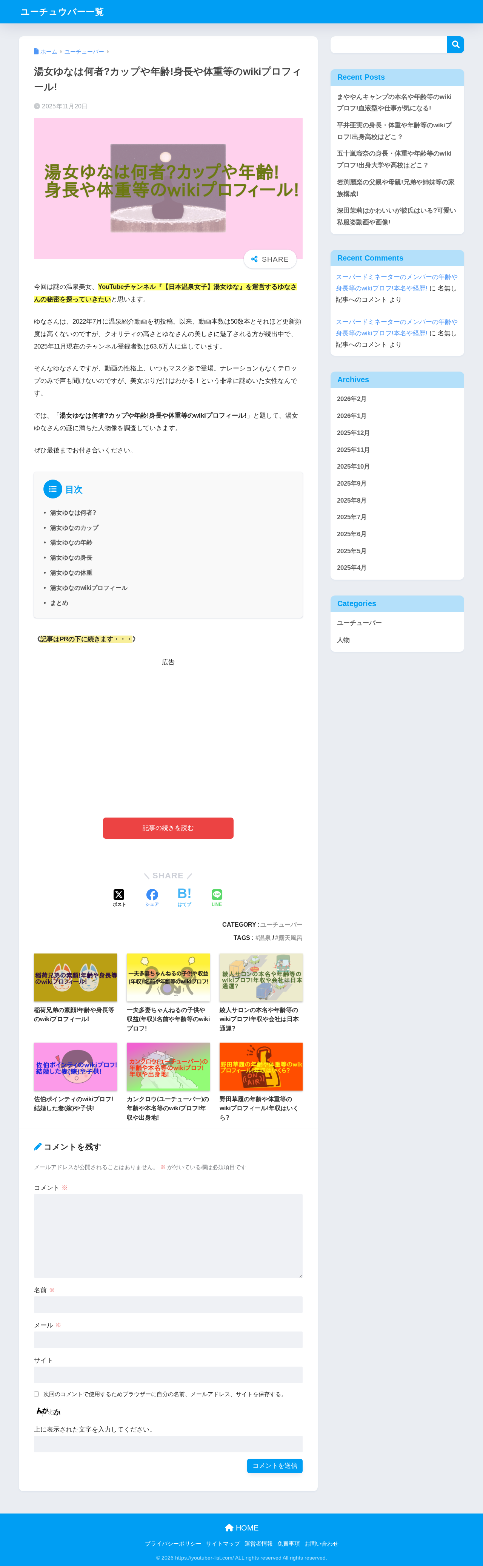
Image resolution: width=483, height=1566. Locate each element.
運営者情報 (259, 1544)
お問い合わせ (321, 1544)
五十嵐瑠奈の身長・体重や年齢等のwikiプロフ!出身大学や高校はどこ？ (394, 159)
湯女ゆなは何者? (73, 512)
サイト (43, 1360)
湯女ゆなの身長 (71, 557)
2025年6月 (352, 534)
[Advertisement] (168, 731)
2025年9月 (352, 483)
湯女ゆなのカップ (74, 527)
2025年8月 (352, 500)
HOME (246, 1528)
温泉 (265, 937)
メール (48, 1325)
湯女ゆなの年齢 (71, 542)
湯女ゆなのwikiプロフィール (89, 587)
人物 (343, 639)
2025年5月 (352, 551)
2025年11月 (353, 450)
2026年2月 (352, 399)
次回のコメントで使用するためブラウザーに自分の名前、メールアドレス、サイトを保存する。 (165, 1394)
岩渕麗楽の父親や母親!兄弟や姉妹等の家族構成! (396, 188)
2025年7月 (352, 517)
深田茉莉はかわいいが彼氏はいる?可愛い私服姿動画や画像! (396, 216)
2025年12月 (353, 433)
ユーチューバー (281, 924)
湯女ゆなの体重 (71, 572)
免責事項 (288, 1544)
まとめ (59, 602)
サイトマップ (223, 1544)
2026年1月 (352, 416)
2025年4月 (352, 568)
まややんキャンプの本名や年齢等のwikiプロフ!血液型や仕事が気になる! (394, 102)
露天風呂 (290, 937)
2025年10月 (353, 466)
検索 (455, 44)
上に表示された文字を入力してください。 (95, 1429)
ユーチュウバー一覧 (62, 12)
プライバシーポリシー (173, 1544)
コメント (51, 1187)
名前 (44, 1290)
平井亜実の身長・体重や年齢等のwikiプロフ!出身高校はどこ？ (394, 131)
